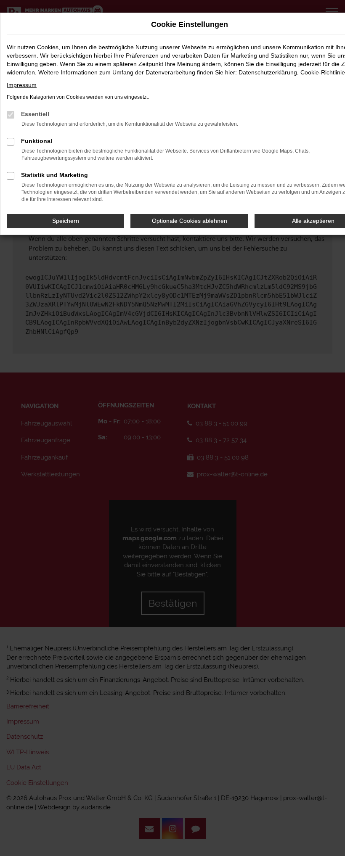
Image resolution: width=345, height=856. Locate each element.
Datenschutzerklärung (268, 72)
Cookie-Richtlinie (322, 72)
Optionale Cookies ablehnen (189, 220)
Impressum (22, 85)
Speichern (65, 220)
